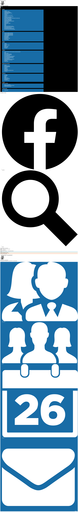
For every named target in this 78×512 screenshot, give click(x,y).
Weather (5, 43)
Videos (5, 25)
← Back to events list (3, 255)
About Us (5, 10)
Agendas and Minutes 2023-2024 (8, 35)
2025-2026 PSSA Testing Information (9, 28)
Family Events (6, 61)
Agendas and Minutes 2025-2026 (8, 33)
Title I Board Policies (7, 58)
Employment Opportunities (7, 20)
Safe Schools (6, 79)
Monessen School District (3, 253)
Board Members (6, 36)
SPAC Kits (5, 60)
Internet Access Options (7, 84)
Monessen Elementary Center (4, 252)
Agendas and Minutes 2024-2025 (8, 34)
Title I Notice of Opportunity (8, 54)
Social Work (6, 69)
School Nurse (6, 68)
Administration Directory (7, 12)
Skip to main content (3, 0)
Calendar (5, 44)
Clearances (5, 14)
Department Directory (7, 66)
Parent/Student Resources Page (8, 59)
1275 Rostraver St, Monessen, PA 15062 (5, 260)
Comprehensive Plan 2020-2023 (8, 15)
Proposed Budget (6, 39)
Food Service (6, 67)
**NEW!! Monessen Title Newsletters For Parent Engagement (12, 51)
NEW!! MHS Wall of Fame (7, 27)
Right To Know (6, 22)
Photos (5, 24)
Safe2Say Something (7, 78)
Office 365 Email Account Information (9, 85)
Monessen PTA (6, 77)
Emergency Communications (8, 19)
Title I (5, 52)
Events (1, 251)
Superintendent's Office (7, 23)
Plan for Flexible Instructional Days (8, 26)
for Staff (5, 76)
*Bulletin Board (6, 13)
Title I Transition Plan (7, 55)
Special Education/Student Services (8, 70)
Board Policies (6, 38)
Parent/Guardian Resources (7, 86)
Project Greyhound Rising (7, 18)
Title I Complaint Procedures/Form (8, 57)
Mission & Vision (6, 21)
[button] (3, 9)
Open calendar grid (9, 255)
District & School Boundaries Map (8, 16)
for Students (5, 75)
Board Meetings (6, 37)
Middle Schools (6, 46)
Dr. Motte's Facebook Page (7, 17)
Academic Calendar (6, 11)
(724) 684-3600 (15, 260)
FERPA (5, 45)
